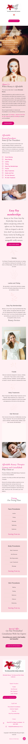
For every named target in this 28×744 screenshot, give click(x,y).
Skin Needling (16, 116)
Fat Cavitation (11, 114)
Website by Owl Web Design (14, 738)
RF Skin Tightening (6, 116)
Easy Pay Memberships (14, 305)
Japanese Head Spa (20, 114)
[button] (14, 15)
